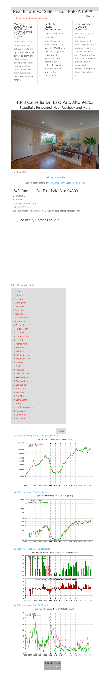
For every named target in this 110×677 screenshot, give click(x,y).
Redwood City (22, 377)
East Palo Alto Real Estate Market (28, 672)
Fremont (20, 325)
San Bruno (21, 384)
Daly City (19, 314)
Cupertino (19, 310)
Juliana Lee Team (52, 662)
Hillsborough (22, 328)
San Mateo (21, 396)
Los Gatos (20, 340)
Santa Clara (21, 399)
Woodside (20, 418)
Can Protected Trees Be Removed (83, 26)
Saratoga (20, 403)
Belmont (19, 295)
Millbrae (20, 347)
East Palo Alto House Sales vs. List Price (31, 548)
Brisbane (19, 299)
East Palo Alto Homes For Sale (26, 667)
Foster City (20, 321)
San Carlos (21, 388)
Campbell (19, 306)
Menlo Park (21, 343)
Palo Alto (20, 370)
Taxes (30, 41)
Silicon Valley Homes (82, 667)
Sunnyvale (21, 411)
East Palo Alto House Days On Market (30, 605)
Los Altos (20, 332)
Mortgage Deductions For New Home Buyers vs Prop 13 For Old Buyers (23, 30)
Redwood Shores (24, 381)
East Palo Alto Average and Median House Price (35, 435)
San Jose (20, 392)
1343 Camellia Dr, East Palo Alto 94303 (66, 182)
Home (90, 16)
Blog (89, 10)
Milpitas (20, 351)
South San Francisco (25, 407)
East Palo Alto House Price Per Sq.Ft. (29, 492)
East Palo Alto (21, 317)
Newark (19, 362)
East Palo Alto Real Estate (24, 661)
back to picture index (55, 177)
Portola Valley (22, 373)
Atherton (19, 291)
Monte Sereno (22, 355)
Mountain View (23, 358)
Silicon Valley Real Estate (80, 661)
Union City (21, 414)
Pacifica (19, 366)
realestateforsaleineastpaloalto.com (30, 18)
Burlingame (20, 302)
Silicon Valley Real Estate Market (76, 672)
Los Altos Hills (22, 336)
